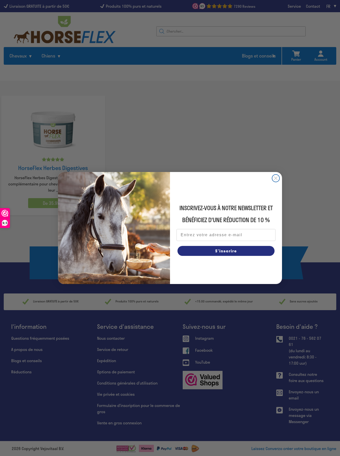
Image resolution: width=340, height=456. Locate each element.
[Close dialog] (276, 178)
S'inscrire (226, 251)
